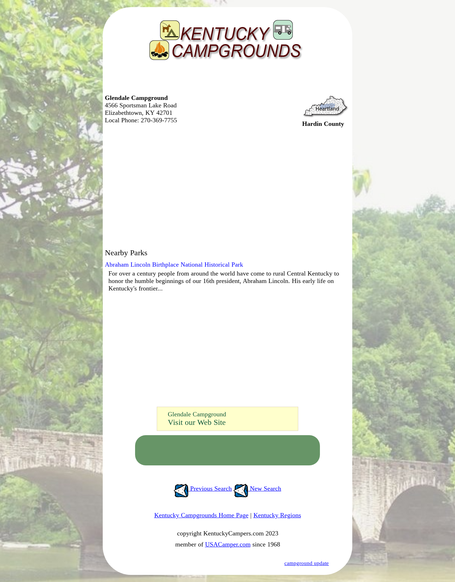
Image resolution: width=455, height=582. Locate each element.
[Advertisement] (226, 80)
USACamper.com (228, 544)
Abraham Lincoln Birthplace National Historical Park (174, 264)
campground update (306, 563)
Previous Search (210, 488)
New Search (264, 488)
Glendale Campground (197, 414)
